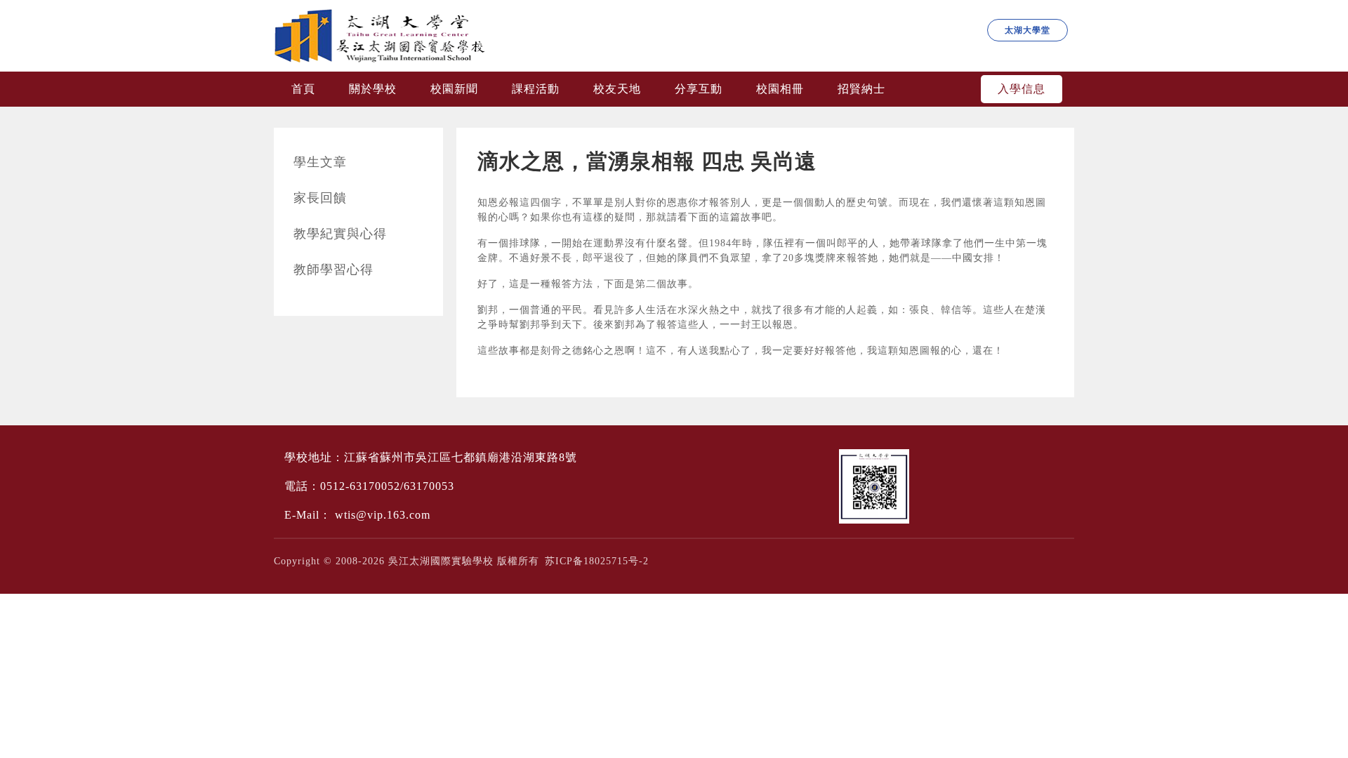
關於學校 (373, 89)
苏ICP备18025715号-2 (597, 561)
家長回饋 (320, 198)
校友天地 (617, 89)
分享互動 (698, 89)
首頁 (303, 89)
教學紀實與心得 (340, 234)
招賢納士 (861, 89)
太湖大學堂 (1027, 30)
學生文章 (320, 162)
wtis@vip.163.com (382, 515)
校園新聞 (454, 89)
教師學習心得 (333, 269)
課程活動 (536, 89)
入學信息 (1021, 89)
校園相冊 (780, 89)
